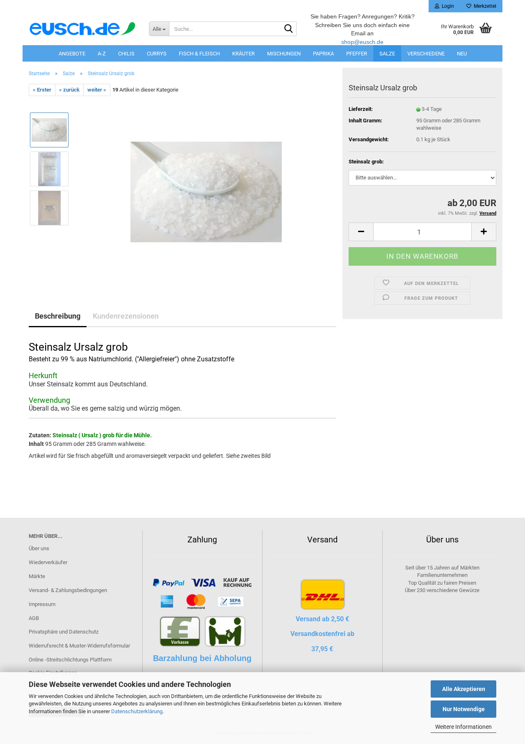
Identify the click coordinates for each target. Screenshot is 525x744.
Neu (462, 54)
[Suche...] (289, 29)
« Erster (42, 90)
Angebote (72, 54)
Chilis (126, 54)
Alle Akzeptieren (463, 689)
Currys (157, 54)
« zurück (69, 90)
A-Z (102, 54)
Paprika (323, 54)
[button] (361, 232)
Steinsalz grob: (366, 161)
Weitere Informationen (463, 726)
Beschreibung (57, 316)
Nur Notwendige (464, 709)
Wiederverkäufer (48, 562)
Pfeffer (356, 54)
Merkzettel (483, 6)
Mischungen (284, 54)
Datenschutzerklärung (136, 711)
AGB (34, 618)
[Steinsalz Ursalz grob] (206, 188)
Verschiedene (426, 54)
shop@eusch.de (362, 42)
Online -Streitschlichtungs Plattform (70, 660)
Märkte (37, 576)
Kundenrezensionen (126, 316)
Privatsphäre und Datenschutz (63, 632)
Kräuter (243, 54)
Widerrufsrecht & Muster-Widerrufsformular (79, 646)
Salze (387, 54)
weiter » (96, 90)
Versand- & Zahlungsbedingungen (68, 590)
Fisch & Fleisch (199, 54)
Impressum (42, 604)
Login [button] (446, 6)
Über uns (39, 548)
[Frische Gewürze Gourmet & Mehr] (83, 28)
